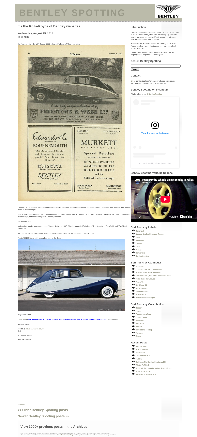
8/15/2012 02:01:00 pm (35, 329)
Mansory (139, 333)
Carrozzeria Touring (144, 330)
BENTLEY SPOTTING (72, 13)
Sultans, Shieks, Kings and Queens (150, 234)
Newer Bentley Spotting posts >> (43, 416)
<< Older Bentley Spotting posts (43, 410)
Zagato (138, 336)
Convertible (140, 253)
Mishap (138, 250)
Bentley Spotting (142, 256)
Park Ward (140, 323)
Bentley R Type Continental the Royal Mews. (154, 368)
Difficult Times (141, 346)
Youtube (139, 243)
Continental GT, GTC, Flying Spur (149, 269)
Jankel (138, 311)
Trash (138, 237)
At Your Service (142, 349)
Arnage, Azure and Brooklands (148, 272)
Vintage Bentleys (143, 291)
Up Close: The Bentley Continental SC (151, 362)
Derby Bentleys (142, 288)
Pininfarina (140, 320)
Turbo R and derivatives (145, 279)
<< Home (21, 405)
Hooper (139, 308)
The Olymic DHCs (143, 356)
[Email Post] (74, 331)
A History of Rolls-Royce (146, 374)
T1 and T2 (139, 282)
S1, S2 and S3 (141, 285)
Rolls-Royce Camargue (145, 298)
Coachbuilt (140, 231)
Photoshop (140, 240)
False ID (139, 359)
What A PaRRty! (142, 365)
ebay (138, 247)
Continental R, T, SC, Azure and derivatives (153, 276)
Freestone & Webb (143, 314)
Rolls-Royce (141, 294)
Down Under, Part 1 (143, 371)
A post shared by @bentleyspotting (155, 163)
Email (133, 81)
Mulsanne (139, 266)
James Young (141, 317)
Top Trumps (140, 352)
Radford (139, 327)
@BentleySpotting (154, 94)
